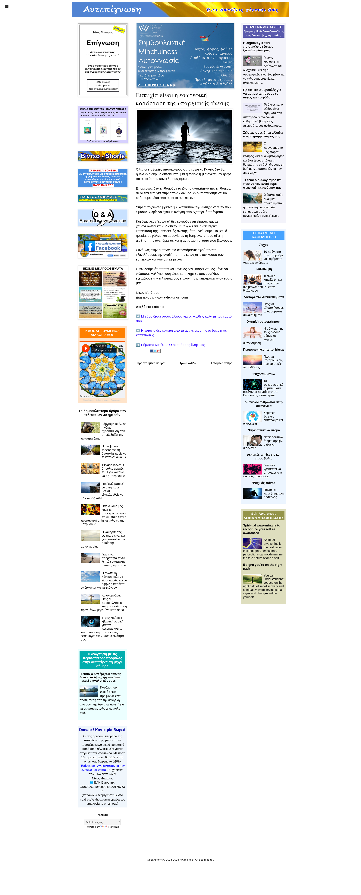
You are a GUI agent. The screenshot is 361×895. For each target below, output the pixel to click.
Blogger (208, 859)
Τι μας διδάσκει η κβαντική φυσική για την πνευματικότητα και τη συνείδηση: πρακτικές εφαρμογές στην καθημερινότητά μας (102, 628)
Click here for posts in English (263, 517)
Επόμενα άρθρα (221, 363)
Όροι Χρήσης (155, 859)
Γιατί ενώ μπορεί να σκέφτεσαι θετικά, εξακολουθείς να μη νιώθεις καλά (102, 491)
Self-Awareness (263, 514)
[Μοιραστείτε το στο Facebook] (152, 351)
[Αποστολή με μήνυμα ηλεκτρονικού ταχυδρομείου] (159, 351)
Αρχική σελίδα (188, 363)
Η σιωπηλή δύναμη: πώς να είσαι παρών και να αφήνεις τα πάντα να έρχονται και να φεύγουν (104, 580)
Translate (113, 826)
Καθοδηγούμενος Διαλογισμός (108, 400)
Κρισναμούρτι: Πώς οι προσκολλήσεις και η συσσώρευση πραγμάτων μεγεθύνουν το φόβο (104, 603)
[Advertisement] (263, 665)
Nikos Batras (88, 400)
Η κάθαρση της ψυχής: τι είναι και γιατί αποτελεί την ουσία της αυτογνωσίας (103, 539)
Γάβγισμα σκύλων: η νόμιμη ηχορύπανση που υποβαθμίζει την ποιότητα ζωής (103, 431)
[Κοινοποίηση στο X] (155, 351)
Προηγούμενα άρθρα (151, 363)
